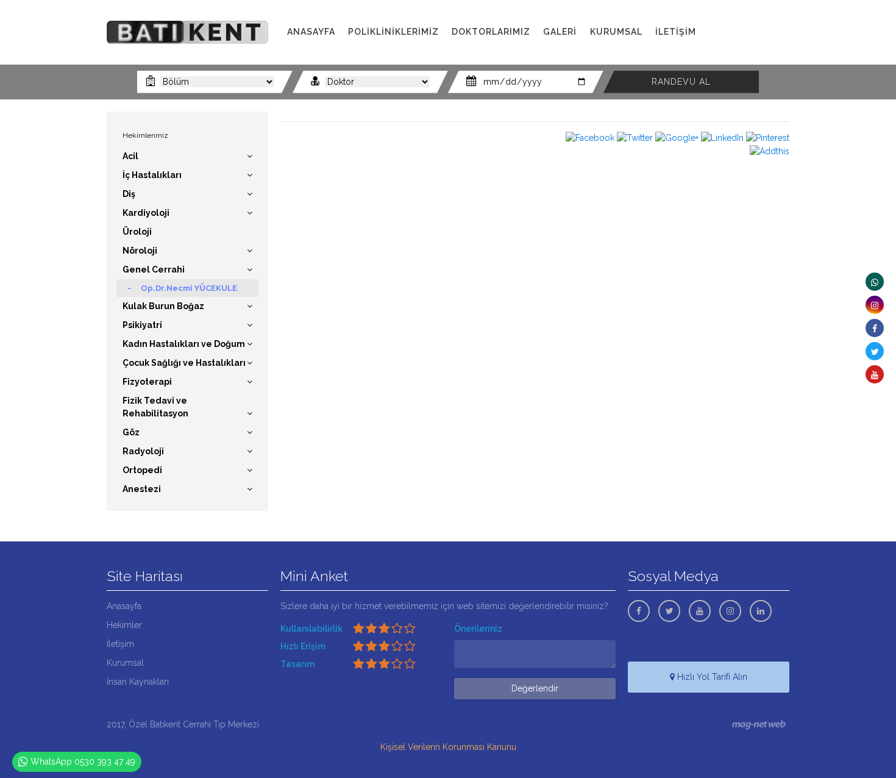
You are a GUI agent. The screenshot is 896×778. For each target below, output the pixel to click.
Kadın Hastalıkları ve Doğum (184, 344)
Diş (129, 194)
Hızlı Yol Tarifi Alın (711, 677)
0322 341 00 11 (752, 32)
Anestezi (142, 489)
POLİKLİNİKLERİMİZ (393, 32)
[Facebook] (875, 328)
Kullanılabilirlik (311, 628)
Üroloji (137, 232)
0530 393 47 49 (756, 45)
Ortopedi (142, 470)
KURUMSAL (616, 32)
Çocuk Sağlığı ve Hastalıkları (184, 363)
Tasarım (297, 664)
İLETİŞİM (675, 32)
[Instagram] (875, 305)
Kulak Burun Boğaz (163, 306)
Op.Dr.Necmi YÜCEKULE (189, 288)
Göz (131, 432)
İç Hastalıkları (152, 175)
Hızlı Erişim (302, 646)
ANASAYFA (311, 32)
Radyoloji (143, 451)
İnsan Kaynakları (138, 682)
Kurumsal (125, 663)
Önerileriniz (478, 628)
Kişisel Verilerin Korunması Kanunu (448, 747)
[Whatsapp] (875, 282)
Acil (130, 156)
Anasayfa (124, 606)
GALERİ (560, 32)
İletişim (120, 644)
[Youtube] (875, 374)
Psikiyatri (142, 325)
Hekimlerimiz (145, 135)
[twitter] (875, 351)
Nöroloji (140, 250)
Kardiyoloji (146, 213)
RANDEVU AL (681, 82)
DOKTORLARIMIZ (491, 32)
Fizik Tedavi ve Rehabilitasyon (155, 407)
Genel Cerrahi (154, 269)
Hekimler (124, 625)
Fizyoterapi (147, 382)
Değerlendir (534, 688)
